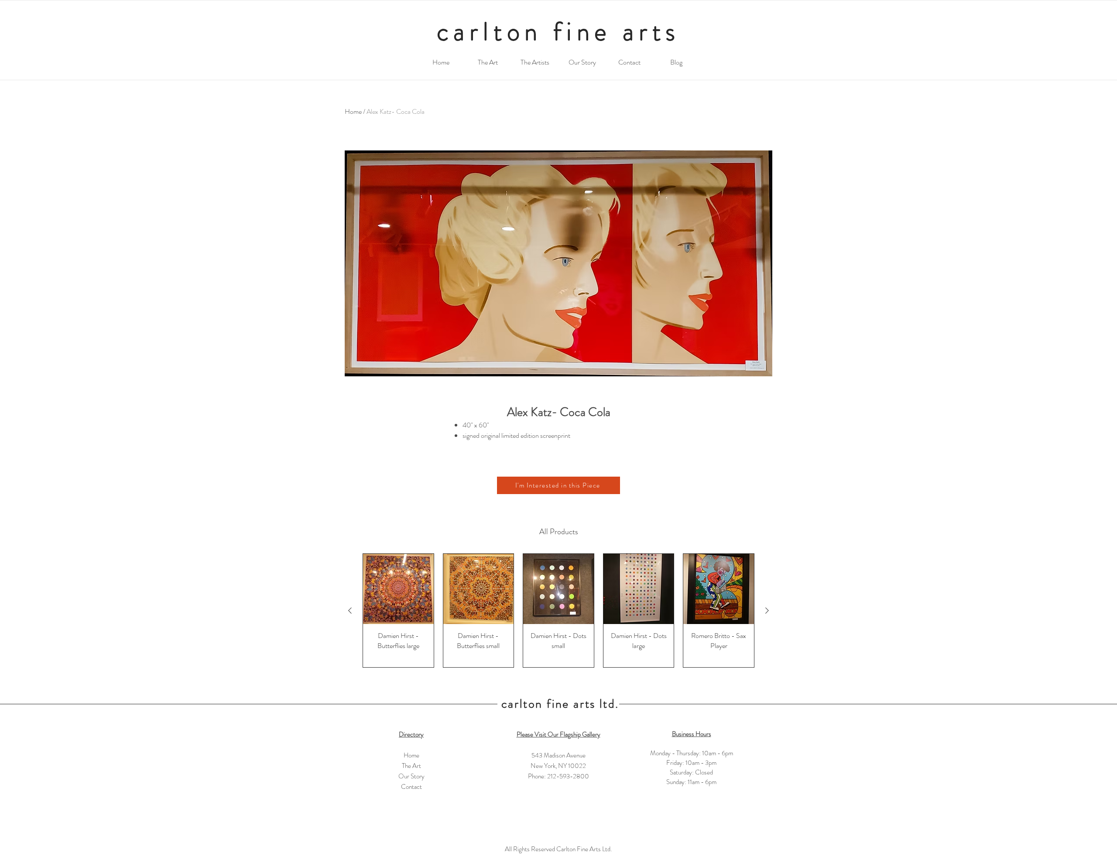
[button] (558, 485)
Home (353, 111)
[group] (558, 610)
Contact (411, 786)
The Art (411, 766)
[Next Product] (767, 610)
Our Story (411, 776)
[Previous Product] (350, 610)
